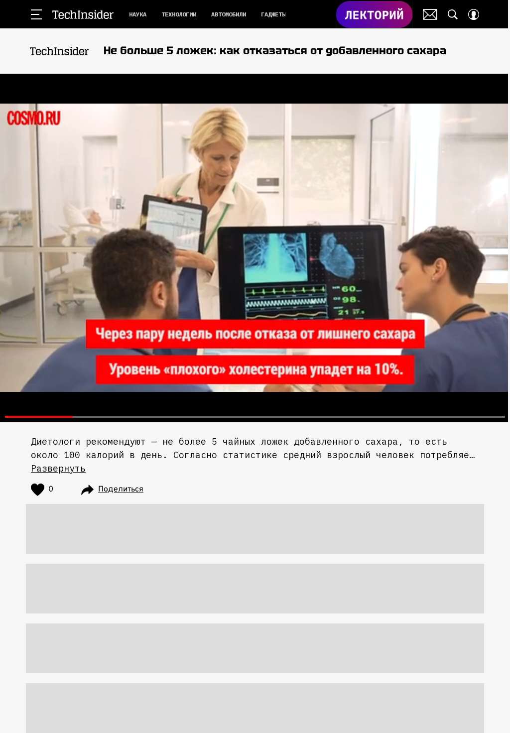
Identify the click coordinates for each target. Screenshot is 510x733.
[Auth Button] (473, 14)
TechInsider (83, 14)
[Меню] (36, 14)
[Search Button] (452, 14)
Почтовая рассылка (430, 14)
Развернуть (58, 468)
